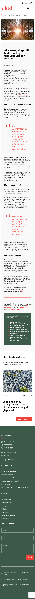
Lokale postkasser (10, 452)
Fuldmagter (5, 518)
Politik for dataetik (7, 478)
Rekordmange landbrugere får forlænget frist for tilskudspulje (19, 323)
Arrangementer (6, 506)
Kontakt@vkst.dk (10, 442)
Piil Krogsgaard (24, 95)
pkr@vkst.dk (15, 309)
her (22, 291)
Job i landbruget (6, 502)
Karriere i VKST (6, 499)
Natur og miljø (21, 15)
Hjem (5, 15)
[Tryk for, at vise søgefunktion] (28, 8)
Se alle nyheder (23, 419)
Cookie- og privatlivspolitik (10, 481)
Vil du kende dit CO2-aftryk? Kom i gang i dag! (19, 328)
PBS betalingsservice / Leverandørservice (15, 487)
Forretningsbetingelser (8, 471)
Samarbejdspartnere (8, 515)
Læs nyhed (17, 381)
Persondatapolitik (7, 474)
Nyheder (11, 15)
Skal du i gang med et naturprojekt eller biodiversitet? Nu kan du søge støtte (19, 337)
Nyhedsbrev (5, 512)
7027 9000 (29, 3)
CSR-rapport (5, 484)
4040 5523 (24, 307)
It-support (7, 455)
